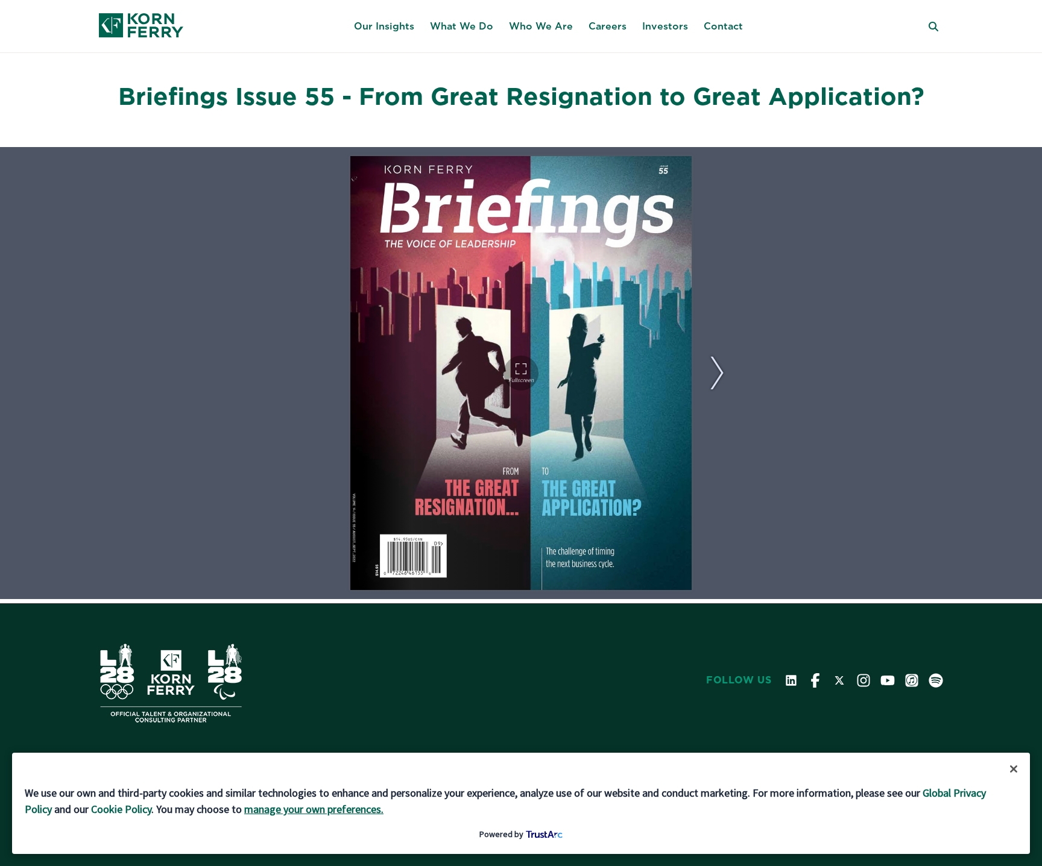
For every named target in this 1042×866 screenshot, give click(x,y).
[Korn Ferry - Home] (141, 26)
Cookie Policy (121, 809)
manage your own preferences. (314, 809)
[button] (384, 26)
